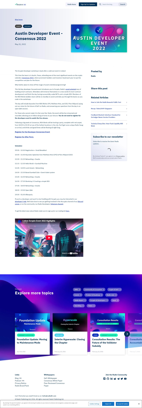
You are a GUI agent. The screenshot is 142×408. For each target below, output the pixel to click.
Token (90, 306)
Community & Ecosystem (93, 289)
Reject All (108, 404)
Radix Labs (110, 295)
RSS (20, 378)
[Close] (139, 404)
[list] (71, 334)
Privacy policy (120, 156)
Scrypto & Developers (97, 300)
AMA (76, 289)
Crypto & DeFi (114, 289)
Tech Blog (77, 306)
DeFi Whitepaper (50, 378)
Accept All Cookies (122, 404)
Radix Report (78, 300)
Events (76, 295)
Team (114, 300)
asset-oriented (71, 89)
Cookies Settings (94, 404)
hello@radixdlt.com (49, 396)
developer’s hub (20, 201)
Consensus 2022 (28, 78)
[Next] (127, 334)
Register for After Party (24, 137)
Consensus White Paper (53, 381)
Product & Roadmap (93, 295)
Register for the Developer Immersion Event (32, 132)
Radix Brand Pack (22, 386)
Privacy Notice (20, 383)
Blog (17, 378)
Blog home (19, 20)
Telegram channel (57, 204)
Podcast (18, 381)
